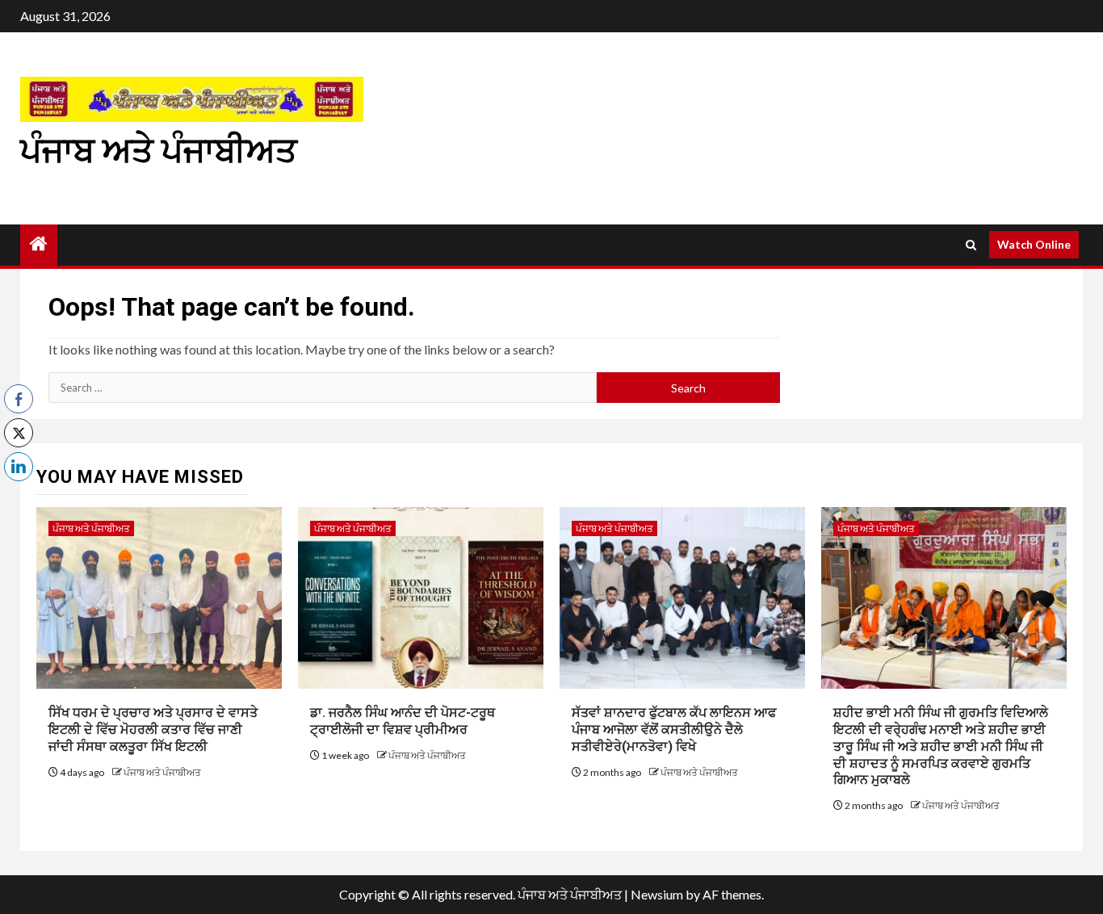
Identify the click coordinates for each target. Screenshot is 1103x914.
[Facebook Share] (18, 398)
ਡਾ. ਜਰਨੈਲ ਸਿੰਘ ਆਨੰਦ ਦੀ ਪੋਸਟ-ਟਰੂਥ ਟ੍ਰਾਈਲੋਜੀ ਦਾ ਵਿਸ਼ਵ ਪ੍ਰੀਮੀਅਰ (402, 721)
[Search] (971, 245)
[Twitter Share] (18, 432)
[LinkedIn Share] (18, 466)
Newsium (657, 894)
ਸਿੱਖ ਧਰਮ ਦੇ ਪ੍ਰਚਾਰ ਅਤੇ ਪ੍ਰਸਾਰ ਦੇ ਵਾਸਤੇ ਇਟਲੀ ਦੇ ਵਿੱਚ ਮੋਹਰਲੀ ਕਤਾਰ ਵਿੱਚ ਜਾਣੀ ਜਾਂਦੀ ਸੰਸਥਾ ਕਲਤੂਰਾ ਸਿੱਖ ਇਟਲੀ (153, 729)
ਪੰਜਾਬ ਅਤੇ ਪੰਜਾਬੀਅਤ (158, 150)
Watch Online (1034, 244)
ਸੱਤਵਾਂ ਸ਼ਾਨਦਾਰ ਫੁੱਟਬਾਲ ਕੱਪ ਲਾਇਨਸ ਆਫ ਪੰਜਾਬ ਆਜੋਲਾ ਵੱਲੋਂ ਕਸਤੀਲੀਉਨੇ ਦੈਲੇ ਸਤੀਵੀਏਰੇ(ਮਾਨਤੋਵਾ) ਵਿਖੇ (674, 729)
